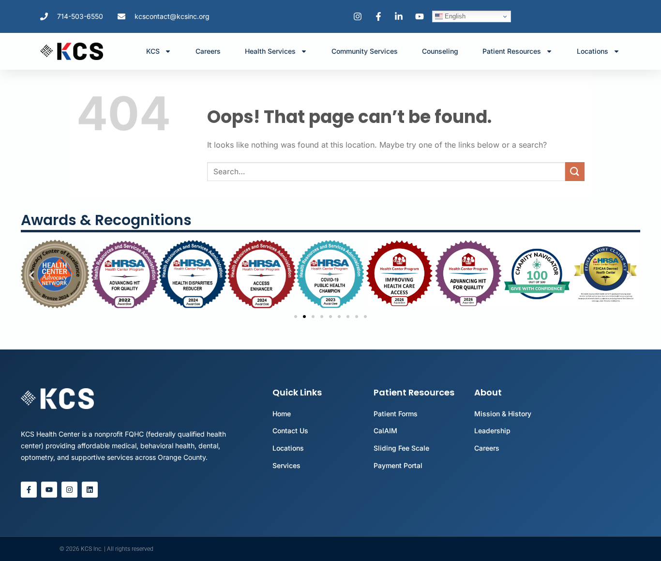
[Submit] (575, 171)
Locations (592, 51)
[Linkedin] (90, 490)
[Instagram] (69, 490)
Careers (208, 51)
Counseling (440, 51)
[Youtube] (49, 490)
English (454, 16)
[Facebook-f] (29, 490)
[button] (32, 275)
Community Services (364, 51)
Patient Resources (511, 51)
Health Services (270, 51)
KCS (153, 51)
